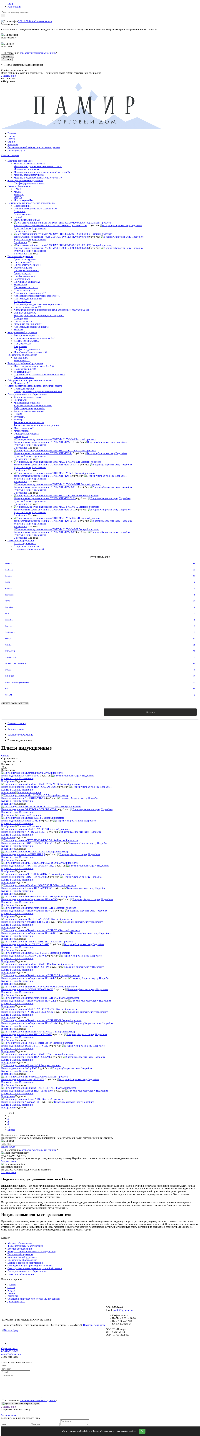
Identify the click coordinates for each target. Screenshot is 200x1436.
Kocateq (8, 576)
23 (194, 688)
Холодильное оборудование (22, 1257)
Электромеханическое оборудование (27, 1271)
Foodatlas (9, 620)
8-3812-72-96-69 (26, 21)
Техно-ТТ (9, 563)
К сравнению (39, 228)
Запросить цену (121, 225)
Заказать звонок (43, 21)
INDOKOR (9, 676)
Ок (142, 1431)
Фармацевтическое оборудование (25, 1246)
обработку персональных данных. (38, 53)
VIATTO (8, 688)
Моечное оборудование (20, 1243)
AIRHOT (8, 645)
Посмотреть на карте (94, 1325)
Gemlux (8, 626)
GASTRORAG (11, 657)
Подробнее (136, 225)
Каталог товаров (10, 155)
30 (194, 638)
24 (194, 651)
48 (194, 563)
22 (194, 576)
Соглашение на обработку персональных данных (34, 147)
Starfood (8, 588)
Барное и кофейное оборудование (25, 1262)
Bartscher (9, 607)
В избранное (20, 231)
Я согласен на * (31, 1150)
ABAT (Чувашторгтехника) (17, 682)
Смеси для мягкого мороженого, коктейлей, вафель (35, 1268)
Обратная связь (9, 1348)
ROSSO (8, 670)
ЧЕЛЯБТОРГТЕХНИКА (15, 663)
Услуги (11, 139)
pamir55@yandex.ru (123, 1310)
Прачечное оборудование (21, 1274)
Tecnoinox (9, 595)
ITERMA (9, 570)
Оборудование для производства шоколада (30, 1265)
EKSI (7, 613)
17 (194, 601)
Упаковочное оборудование (22, 1260)
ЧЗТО (7, 601)
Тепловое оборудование (20, 1254)
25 (194, 682)
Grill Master (10, 632)
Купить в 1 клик (22, 228)
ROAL (7, 582)
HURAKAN (10, 651)
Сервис (11, 141)
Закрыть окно (8, 75)
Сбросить (150, 712)
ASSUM (8, 695)
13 (194, 570)
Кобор (8, 638)
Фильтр (5, 755)
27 (194, 663)
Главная (12, 133)
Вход (10, 4)
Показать (50, 712)
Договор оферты (16, 150)
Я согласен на (30, 53)
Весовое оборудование (20, 1248)
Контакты (13, 144)
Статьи (11, 136)
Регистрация (14, 6)
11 (194, 645)
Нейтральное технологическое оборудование (31, 1251)
